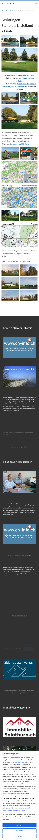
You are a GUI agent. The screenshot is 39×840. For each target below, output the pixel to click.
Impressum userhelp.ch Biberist (19, 447)
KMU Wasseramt (14, 11)
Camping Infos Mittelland (19, 144)
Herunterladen (28, 649)
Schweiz (28, 555)
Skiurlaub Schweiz (8, 432)
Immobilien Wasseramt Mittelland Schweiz (13, 649)
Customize (19, 831)
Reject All (19, 836)
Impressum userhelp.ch (14, 555)
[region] (19, 795)
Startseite (5, 11)
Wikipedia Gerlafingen (23, 253)
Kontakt (5, 576)
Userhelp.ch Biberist (21, 693)
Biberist (24, 555)
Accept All (19, 825)
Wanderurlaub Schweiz (20, 432)
